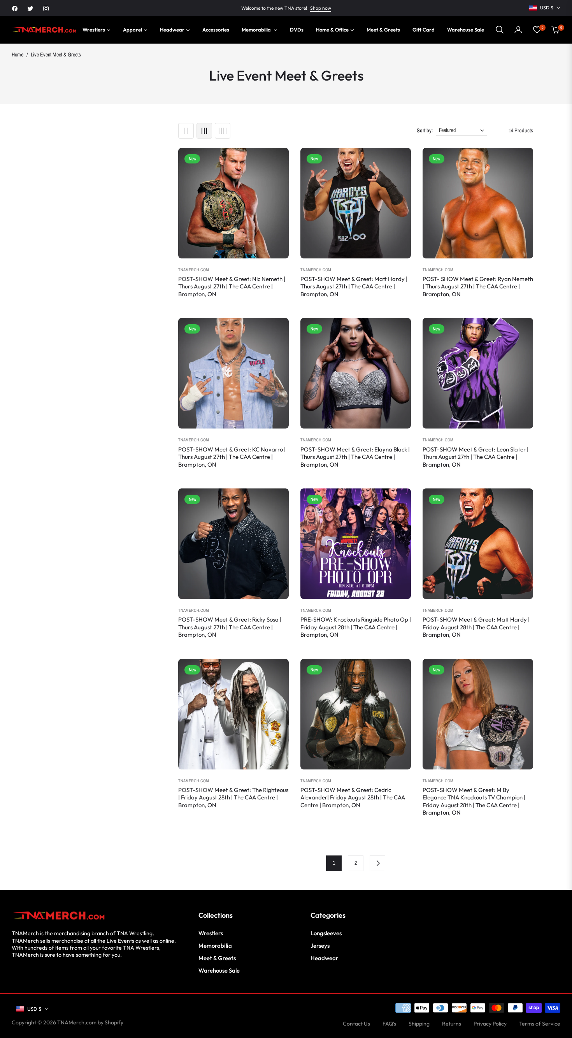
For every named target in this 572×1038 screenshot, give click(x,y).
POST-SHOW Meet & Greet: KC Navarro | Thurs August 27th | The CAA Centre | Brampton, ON (232, 457)
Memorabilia (215, 945)
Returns (451, 1023)
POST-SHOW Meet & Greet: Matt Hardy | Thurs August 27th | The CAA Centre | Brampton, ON (353, 286)
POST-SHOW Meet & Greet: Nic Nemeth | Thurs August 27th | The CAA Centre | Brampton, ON (231, 286)
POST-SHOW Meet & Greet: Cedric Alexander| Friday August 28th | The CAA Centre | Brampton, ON (352, 797)
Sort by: (425, 130)
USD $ (546, 8)
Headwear (324, 958)
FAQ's (389, 1023)
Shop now (320, 8)
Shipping (419, 1023)
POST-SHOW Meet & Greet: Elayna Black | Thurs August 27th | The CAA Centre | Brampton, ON (355, 457)
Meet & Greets (217, 958)
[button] (499, 29)
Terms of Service (539, 1023)
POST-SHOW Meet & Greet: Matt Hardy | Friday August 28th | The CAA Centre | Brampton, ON (476, 627)
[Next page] (377, 863)
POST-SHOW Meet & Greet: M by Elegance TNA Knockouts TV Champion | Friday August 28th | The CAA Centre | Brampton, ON (474, 801)
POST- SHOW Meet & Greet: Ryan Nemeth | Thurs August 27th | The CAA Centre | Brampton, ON (478, 286)
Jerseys (320, 945)
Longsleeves (326, 933)
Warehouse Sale (219, 970)
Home (17, 54)
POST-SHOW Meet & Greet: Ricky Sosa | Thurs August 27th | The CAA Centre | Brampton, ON (229, 627)
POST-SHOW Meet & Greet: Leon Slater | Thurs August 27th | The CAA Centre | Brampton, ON (475, 457)
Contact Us (356, 1023)
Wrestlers (210, 933)
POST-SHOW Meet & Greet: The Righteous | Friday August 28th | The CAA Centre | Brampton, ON (233, 797)
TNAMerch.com (193, 269)
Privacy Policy (490, 1023)
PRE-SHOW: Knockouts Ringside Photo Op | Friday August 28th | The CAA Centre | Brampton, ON (355, 627)
